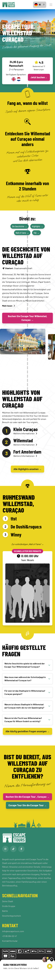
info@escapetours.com (13, 931)
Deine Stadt (7, 901)
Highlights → (37, 226)
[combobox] (39, 4)
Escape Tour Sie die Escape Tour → (28, 805)
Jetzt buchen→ (39, 77)
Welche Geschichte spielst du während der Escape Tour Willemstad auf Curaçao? (24, 665)
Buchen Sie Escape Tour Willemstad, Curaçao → (27, 318)
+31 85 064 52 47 (9, 936)
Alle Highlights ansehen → (27, 469)
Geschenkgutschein (11, 915)
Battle (5, 911)
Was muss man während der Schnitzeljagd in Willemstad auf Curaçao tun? (25, 679)
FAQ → (36, 232)
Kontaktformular (10, 941)
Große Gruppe (8, 906)
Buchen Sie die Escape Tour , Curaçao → (27, 796)
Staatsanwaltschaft (18, 268)
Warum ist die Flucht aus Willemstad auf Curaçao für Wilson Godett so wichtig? (23, 719)
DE (40, 4)
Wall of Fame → (22, 232)
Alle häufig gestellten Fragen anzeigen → (27, 731)
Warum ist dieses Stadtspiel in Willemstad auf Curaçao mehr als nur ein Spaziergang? (24, 706)
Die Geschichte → (19, 226)
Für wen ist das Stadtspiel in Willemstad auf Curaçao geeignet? (24, 692)
